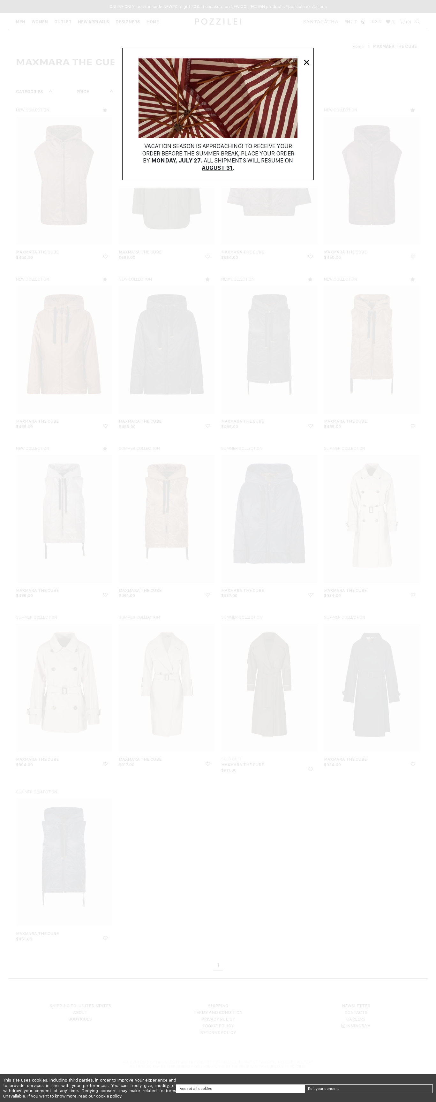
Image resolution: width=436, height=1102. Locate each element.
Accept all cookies (196, 1088)
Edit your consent (323, 1088)
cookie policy (108, 1095)
